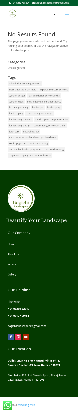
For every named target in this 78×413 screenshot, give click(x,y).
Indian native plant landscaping (44, 101)
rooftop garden (17, 143)
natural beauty (31, 131)
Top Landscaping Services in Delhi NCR (30, 155)
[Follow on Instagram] (18, 337)
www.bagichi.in (26, 405)
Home (11, 244)
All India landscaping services (25, 83)
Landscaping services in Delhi (49, 125)
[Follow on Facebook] (11, 337)
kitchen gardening (18, 107)
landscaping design (19, 125)
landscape (37, 107)
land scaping (16, 113)
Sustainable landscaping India (25, 149)
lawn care (14, 131)
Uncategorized (17, 68)
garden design (17, 95)
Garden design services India (44, 95)
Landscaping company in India (51, 119)
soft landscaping (39, 143)
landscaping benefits (20, 119)
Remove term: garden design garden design (32, 137)
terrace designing (54, 149)
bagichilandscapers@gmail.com (27, 326)
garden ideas (16, 101)
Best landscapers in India (22, 89)
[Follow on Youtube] (26, 337)
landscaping (53, 107)
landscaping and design (39, 113)
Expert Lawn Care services (54, 89)
